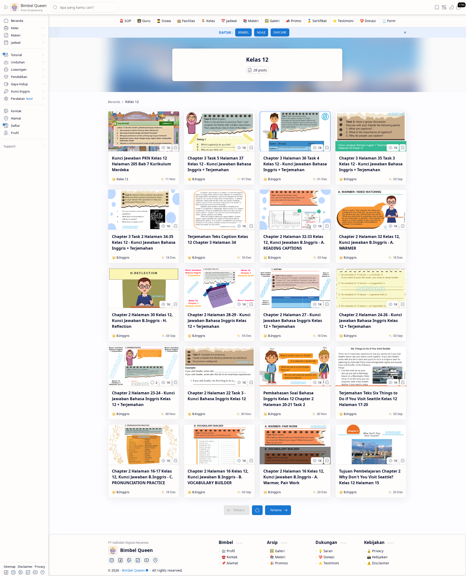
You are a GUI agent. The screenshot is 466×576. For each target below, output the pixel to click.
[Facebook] (120, 560)
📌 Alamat (230, 563)
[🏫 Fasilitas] (186, 20)
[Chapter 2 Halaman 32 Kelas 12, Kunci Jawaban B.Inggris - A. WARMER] (370, 209)
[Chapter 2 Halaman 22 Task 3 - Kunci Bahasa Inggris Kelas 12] (219, 366)
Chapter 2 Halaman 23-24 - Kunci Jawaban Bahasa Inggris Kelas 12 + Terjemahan (143, 398)
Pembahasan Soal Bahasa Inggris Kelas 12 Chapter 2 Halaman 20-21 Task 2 (288, 398)
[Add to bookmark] (175, 147)
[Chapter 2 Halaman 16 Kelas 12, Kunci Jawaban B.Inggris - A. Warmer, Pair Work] (295, 444)
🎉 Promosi (279, 563)
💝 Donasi (326, 557)
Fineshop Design (393, 570)
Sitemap (10, 566)
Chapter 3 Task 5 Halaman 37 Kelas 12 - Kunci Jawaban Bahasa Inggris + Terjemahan (219, 163)
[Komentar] (154, 382)
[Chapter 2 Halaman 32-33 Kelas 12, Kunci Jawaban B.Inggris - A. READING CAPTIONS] (295, 209)
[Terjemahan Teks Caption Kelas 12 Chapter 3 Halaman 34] (219, 209)
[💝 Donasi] (368, 20)
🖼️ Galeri (277, 551)
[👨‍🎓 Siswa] (164, 20)
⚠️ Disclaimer (378, 563)
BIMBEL (243, 32)
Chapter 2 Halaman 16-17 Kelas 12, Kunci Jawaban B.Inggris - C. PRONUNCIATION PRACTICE (142, 476)
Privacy (40, 566)
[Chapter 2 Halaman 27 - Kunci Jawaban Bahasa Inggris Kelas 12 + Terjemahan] (295, 288)
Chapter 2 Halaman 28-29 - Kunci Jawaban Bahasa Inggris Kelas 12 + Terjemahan (219, 320)
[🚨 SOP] (125, 20)
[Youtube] (146, 560)
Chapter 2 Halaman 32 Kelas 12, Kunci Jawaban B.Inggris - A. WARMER (369, 242)
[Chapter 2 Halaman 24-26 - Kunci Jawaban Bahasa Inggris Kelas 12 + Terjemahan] (370, 288)
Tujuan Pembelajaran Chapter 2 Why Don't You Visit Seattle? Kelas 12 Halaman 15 (369, 476)
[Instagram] (111, 560)
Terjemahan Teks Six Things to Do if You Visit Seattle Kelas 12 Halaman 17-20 (368, 398)
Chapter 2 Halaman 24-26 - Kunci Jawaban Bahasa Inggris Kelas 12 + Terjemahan (370, 320)
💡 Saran (325, 551)
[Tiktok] (137, 560)
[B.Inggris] (198, 179)
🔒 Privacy (375, 551)
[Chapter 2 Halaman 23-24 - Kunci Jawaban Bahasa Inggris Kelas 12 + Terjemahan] (143, 366)
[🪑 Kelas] (208, 20)
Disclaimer (25, 566)
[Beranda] (257, 510)
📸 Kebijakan (377, 557)
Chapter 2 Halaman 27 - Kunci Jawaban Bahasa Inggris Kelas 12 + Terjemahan (292, 320)
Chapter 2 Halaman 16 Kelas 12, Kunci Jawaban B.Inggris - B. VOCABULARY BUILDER (218, 476)
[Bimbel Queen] (14, 7)
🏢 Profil (228, 551)
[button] (6, 7)
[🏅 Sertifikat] (317, 20)
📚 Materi (277, 557)
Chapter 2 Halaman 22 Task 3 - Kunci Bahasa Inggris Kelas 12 (217, 395)
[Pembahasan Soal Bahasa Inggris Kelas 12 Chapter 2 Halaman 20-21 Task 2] (295, 366)
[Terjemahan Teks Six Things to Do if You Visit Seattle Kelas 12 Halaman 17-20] (370, 366)
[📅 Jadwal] (229, 20)
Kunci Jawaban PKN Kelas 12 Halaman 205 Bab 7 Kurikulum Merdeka (141, 163)
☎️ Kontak (229, 557)
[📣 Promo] (293, 20)
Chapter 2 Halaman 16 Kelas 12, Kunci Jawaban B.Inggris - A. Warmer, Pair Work (293, 476)
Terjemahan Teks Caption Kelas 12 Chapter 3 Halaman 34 (218, 239)
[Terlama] (278, 510)
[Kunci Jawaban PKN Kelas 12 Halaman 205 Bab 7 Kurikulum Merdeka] (143, 131)
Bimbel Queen (34, 5)
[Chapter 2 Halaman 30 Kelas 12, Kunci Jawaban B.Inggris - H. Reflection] (143, 288)
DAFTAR (225, 32)
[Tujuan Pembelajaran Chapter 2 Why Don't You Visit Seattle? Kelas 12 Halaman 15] (370, 444)
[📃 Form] (388, 20)
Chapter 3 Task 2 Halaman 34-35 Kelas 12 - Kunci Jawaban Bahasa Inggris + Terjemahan (143, 242)
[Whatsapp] (129, 560)
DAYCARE (280, 32)
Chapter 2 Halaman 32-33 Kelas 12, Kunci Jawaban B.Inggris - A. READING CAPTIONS (294, 242)
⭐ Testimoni (328, 563)
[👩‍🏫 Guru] (144, 20)
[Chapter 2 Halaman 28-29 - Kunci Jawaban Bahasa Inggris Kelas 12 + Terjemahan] (219, 288)
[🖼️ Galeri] (272, 20)
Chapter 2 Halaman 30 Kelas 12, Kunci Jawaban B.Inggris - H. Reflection (142, 320)
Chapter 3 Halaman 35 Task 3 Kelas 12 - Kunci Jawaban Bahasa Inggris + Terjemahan (371, 163)
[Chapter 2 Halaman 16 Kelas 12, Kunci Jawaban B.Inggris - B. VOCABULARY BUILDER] (219, 444)
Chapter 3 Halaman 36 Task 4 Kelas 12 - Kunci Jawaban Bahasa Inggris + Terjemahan (295, 163)
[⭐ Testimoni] (343, 20)
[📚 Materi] (251, 20)
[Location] (155, 560)
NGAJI (261, 32)
